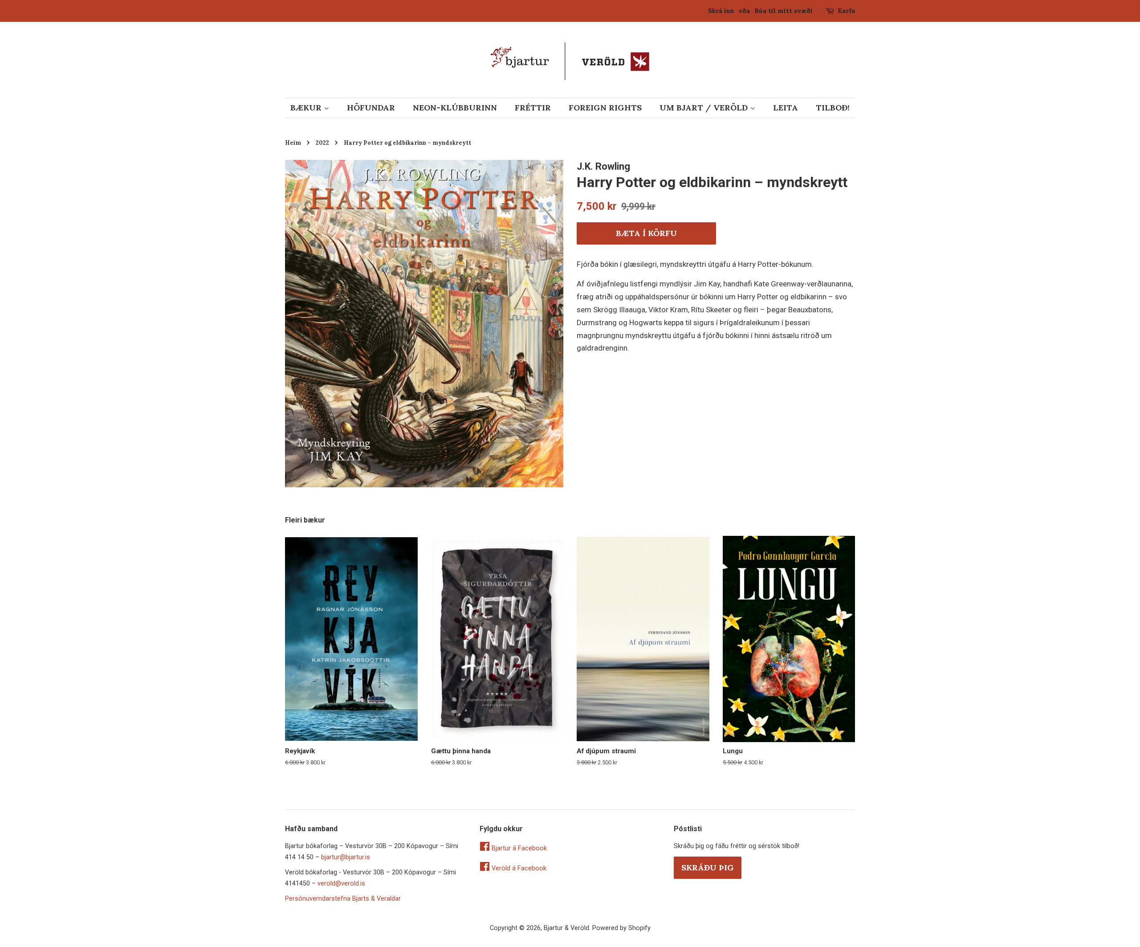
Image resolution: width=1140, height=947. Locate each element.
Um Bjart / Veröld (705, 107)
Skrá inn (721, 11)
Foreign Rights (605, 107)
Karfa (846, 11)
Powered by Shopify (621, 928)
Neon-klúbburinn (455, 107)
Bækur (307, 107)
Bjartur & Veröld (566, 928)
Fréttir (533, 107)
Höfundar (371, 107)
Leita (785, 107)
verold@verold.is (341, 883)
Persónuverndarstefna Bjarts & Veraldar (343, 898)
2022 (322, 142)
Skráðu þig (707, 867)
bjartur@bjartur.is (345, 857)
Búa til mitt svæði (783, 11)
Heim (293, 142)
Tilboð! (833, 107)
